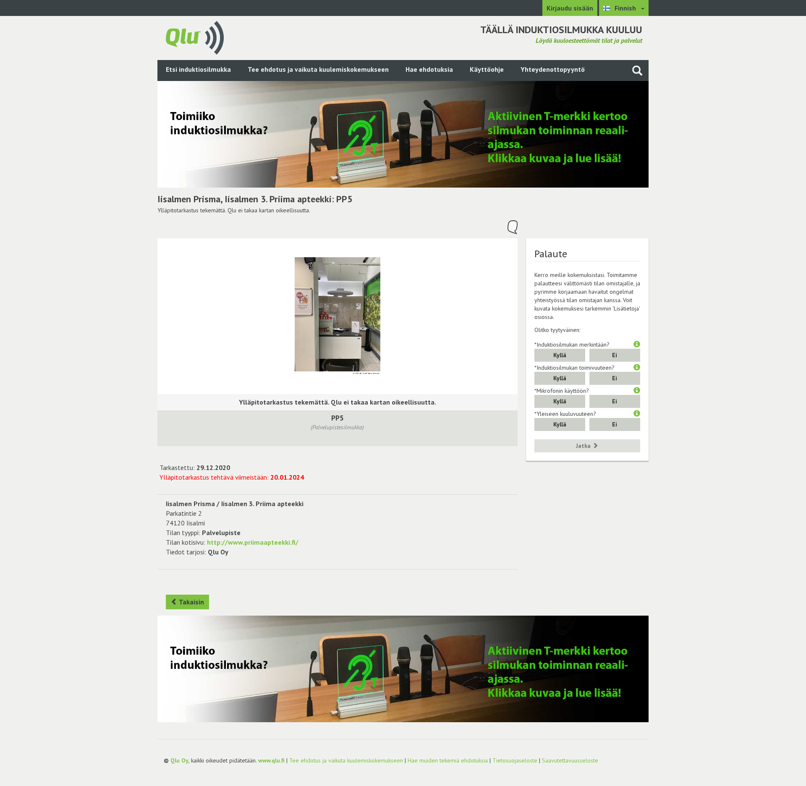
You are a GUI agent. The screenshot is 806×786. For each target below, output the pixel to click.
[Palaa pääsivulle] (195, 37)
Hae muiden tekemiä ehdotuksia (448, 760)
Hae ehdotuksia (429, 69)
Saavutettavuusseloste (570, 760)
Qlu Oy (179, 760)
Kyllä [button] (559, 355)
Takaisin (191, 602)
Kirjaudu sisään (570, 8)
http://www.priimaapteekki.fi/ (252, 542)
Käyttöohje (487, 69)
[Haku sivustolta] (637, 70)
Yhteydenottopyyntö (553, 69)
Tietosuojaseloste (514, 760)
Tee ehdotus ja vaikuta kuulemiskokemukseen (318, 69)
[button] (636, 344)
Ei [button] (614, 355)
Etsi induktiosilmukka (198, 69)
